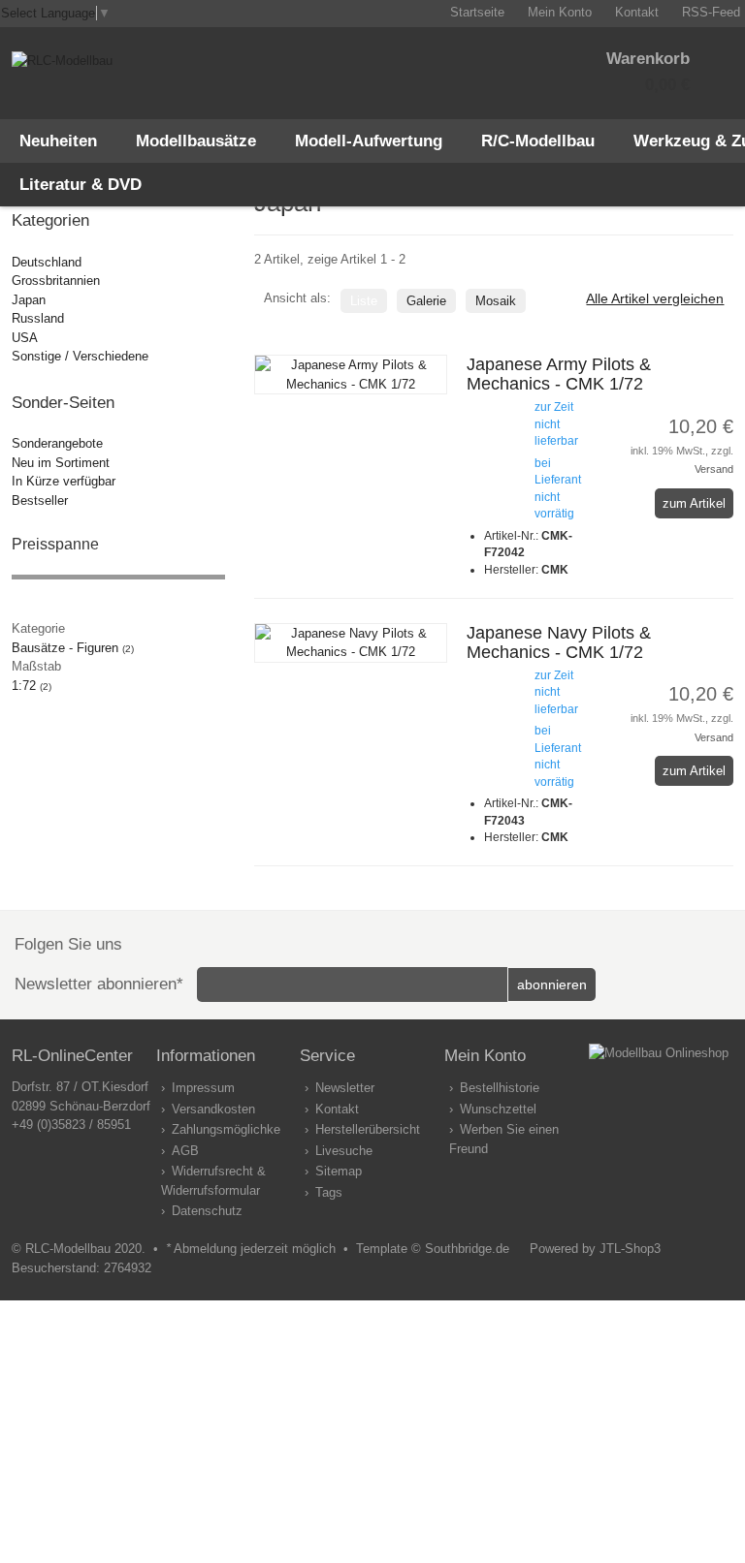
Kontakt (337, 1109)
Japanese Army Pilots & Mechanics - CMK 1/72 (559, 374)
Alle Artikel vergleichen (655, 298)
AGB (185, 1150)
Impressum (203, 1087)
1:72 (31, 685)
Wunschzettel (498, 1109)
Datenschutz (207, 1211)
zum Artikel (694, 503)
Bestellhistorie (499, 1087)
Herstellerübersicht (367, 1129)
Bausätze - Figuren (73, 648)
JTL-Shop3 (630, 1248)
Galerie (426, 301)
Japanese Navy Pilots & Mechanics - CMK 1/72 (559, 642)
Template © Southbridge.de (432, 1248)
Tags (328, 1192)
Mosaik (495, 301)
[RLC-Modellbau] (62, 60)
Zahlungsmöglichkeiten (236, 1129)
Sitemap (338, 1171)
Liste (363, 301)
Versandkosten (213, 1109)
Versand (714, 469)
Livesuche (343, 1150)
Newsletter (344, 1087)
